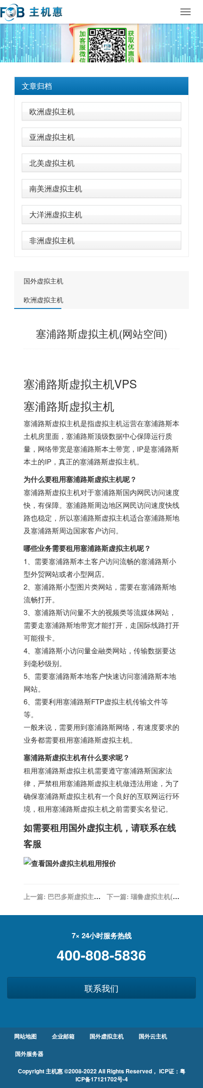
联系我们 (101, 988)
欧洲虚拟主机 (52, 111)
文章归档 (37, 85)
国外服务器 (29, 1053)
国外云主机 (153, 1036)
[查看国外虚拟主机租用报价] (70, 862)
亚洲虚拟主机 (52, 136)
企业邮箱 (63, 1036)
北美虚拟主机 (52, 162)
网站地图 (25, 1036)
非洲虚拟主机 (52, 240)
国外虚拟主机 (43, 280)
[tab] (101, 86)
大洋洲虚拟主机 (55, 214)
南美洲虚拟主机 (55, 188)
